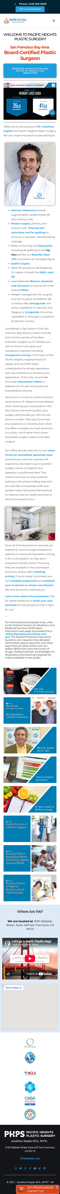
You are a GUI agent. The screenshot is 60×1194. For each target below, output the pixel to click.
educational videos (30, 381)
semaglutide (37, 303)
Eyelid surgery (20, 263)
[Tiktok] (39, 1168)
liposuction (45, 245)
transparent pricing (17, 355)
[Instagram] (16, 1168)
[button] (54, 20)
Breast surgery (20, 223)
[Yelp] (25, 1168)
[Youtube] (35, 1168)
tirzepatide (32, 312)
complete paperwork (23, 580)
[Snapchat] (44, 1168)
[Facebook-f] (30, 1168)
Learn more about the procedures (27, 596)
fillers (25, 290)
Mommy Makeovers (24, 210)
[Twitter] (20, 1168)
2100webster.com (30, 1158)
